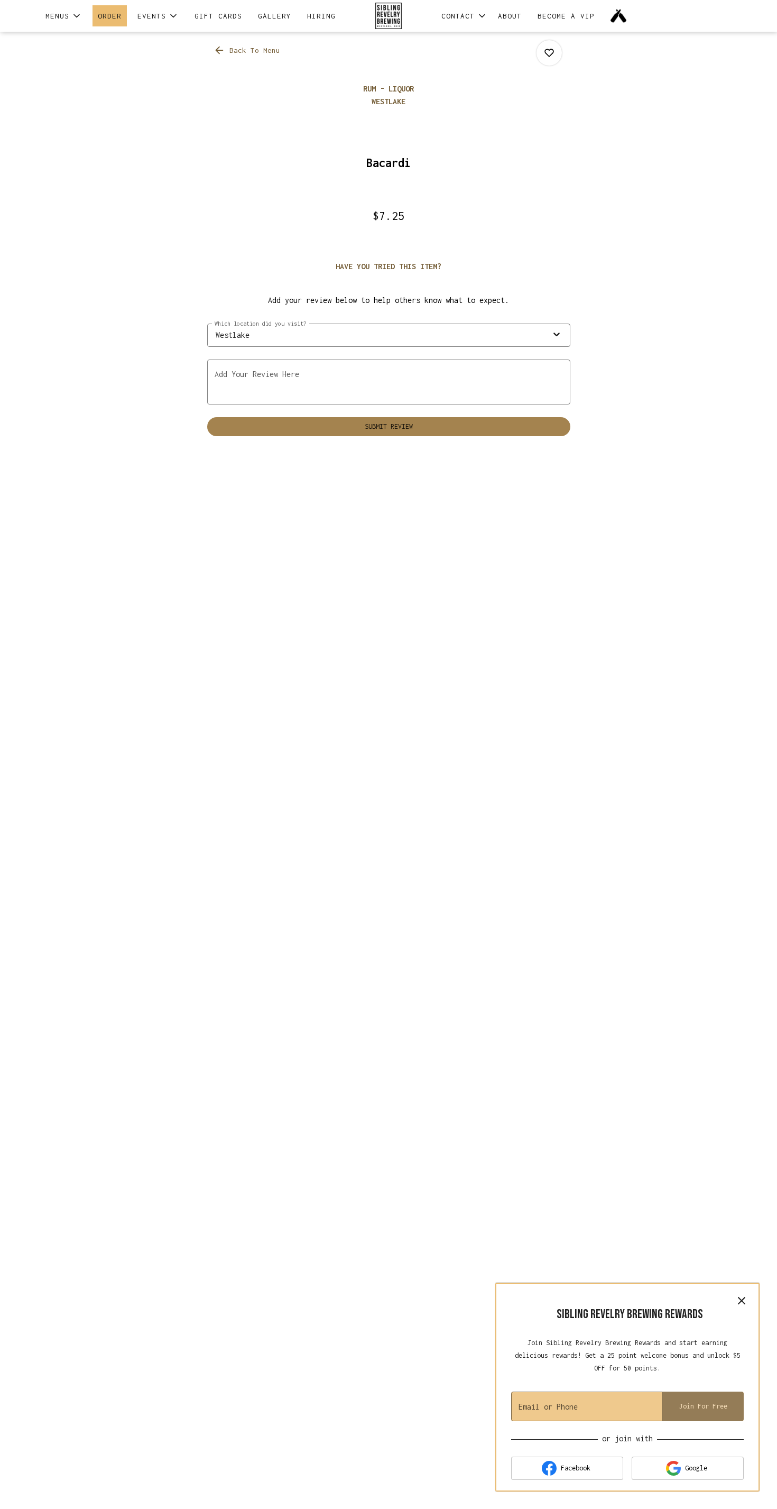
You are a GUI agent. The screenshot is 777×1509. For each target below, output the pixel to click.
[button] (63, 15)
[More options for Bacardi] (549, 53)
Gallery (274, 16)
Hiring (321, 16)
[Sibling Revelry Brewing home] (388, 16)
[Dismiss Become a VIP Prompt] (741, 1300)
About (510, 16)
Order (110, 16)
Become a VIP (566, 16)
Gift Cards (218, 16)
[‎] (620, 15)
